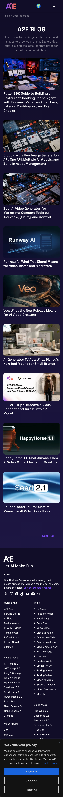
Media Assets (11, 623)
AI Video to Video (43, 679)
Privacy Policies (12, 627)
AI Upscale (40, 656)
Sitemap (8, 646)
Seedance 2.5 (41, 715)
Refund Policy (11, 637)
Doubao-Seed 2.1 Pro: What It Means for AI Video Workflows (26, 509)
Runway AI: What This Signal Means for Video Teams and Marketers (30, 263)
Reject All (31, 789)
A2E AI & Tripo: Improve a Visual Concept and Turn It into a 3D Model (27, 409)
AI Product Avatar (43, 660)
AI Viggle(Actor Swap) (46, 646)
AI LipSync (40, 609)
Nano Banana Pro (13, 706)
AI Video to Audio (43, 632)
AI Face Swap (41, 623)
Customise (31, 780)
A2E (6, 730)
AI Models (39, 694)
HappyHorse (41, 710)
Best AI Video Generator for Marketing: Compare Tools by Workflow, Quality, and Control (27, 212)
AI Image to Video (43, 613)
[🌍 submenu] (43, 5)
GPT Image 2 (11, 663)
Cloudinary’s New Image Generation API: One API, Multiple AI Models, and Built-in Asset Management (31, 159)
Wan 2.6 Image (12, 682)
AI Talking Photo (43, 670)
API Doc (8, 609)
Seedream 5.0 (12, 687)
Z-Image (8, 715)
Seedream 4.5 (12, 692)
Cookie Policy (50, 763)
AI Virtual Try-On (43, 665)
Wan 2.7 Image (12, 677)
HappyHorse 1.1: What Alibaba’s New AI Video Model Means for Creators (30, 460)
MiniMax (8, 734)
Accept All (31, 771)
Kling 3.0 (39, 734)
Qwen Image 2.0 (13, 696)
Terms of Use (11, 632)
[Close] (59, 742)
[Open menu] (54, 6)
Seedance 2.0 (41, 720)
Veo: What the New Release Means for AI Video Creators (29, 312)
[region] (31, 768)
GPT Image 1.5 (12, 668)
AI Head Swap (42, 618)
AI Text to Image (43, 651)
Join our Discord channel (37, 587)
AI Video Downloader (45, 689)
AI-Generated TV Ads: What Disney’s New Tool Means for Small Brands (31, 361)
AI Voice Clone (42, 627)
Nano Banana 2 (12, 710)
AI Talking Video (43, 675)
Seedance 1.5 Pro (43, 725)
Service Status (12, 613)
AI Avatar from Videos (46, 637)
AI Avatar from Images (46, 642)
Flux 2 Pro (9, 701)
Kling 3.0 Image (12, 673)
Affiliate (8, 618)
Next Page (51, 535)
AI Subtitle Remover (45, 684)
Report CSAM (11, 642)
